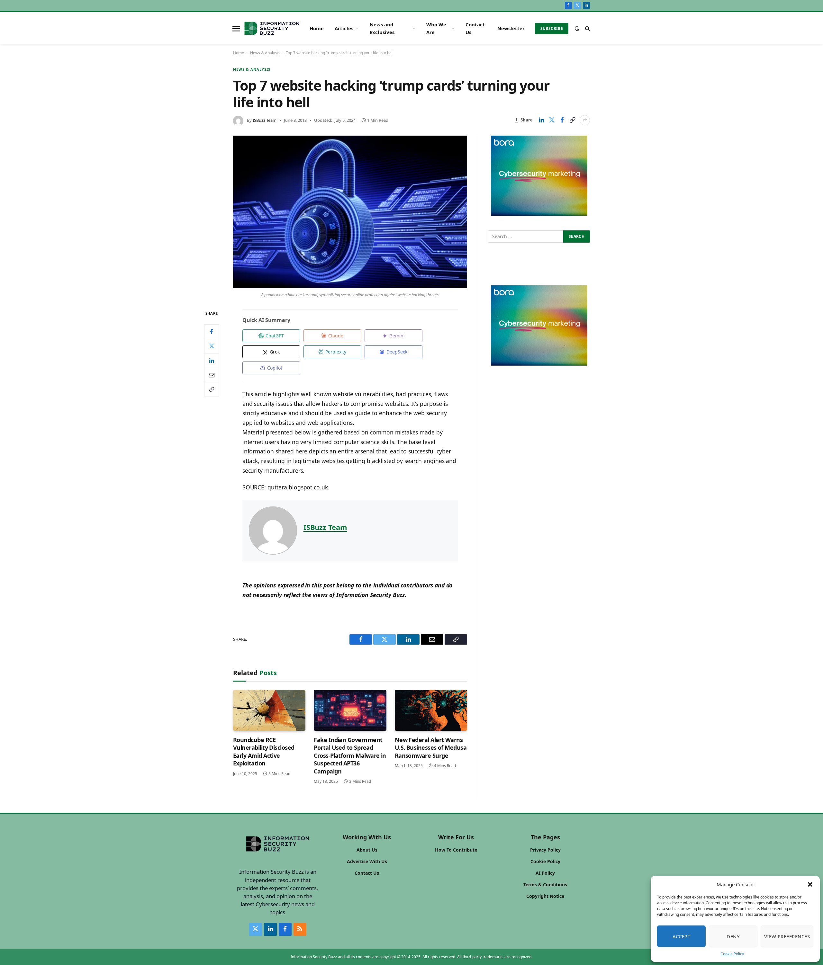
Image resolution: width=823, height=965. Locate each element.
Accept (682, 936)
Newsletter (511, 28)
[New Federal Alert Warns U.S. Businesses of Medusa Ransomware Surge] (431, 710)
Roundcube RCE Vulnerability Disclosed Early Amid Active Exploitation (263, 751)
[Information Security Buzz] (271, 28)
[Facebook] (211, 331)
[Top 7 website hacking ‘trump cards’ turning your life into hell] (350, 212)
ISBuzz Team (264, 120)
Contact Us (475, 28)
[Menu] (236, 28)
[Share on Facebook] (562, 120)
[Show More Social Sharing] (585, 120)
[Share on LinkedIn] (541, 120)
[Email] (211, 374)
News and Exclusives (382, 28)
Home (317, 28)
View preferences (787, 936)
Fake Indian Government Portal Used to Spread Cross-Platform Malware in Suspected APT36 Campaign (350, 755)
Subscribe (551, 28)
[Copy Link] (572, 120)
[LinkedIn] (211, 360)
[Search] (587, 28)
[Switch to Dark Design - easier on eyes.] (577, 28)
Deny (733, 936)
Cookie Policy (732, 954)
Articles (344, 28)
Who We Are (436, 28)
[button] (810, 884)
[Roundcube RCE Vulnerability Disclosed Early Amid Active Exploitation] (269, 710)
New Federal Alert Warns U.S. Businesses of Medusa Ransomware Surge (431, 747)
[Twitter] (211, 345)
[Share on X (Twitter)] (551, 120)
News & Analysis (265, 53)
